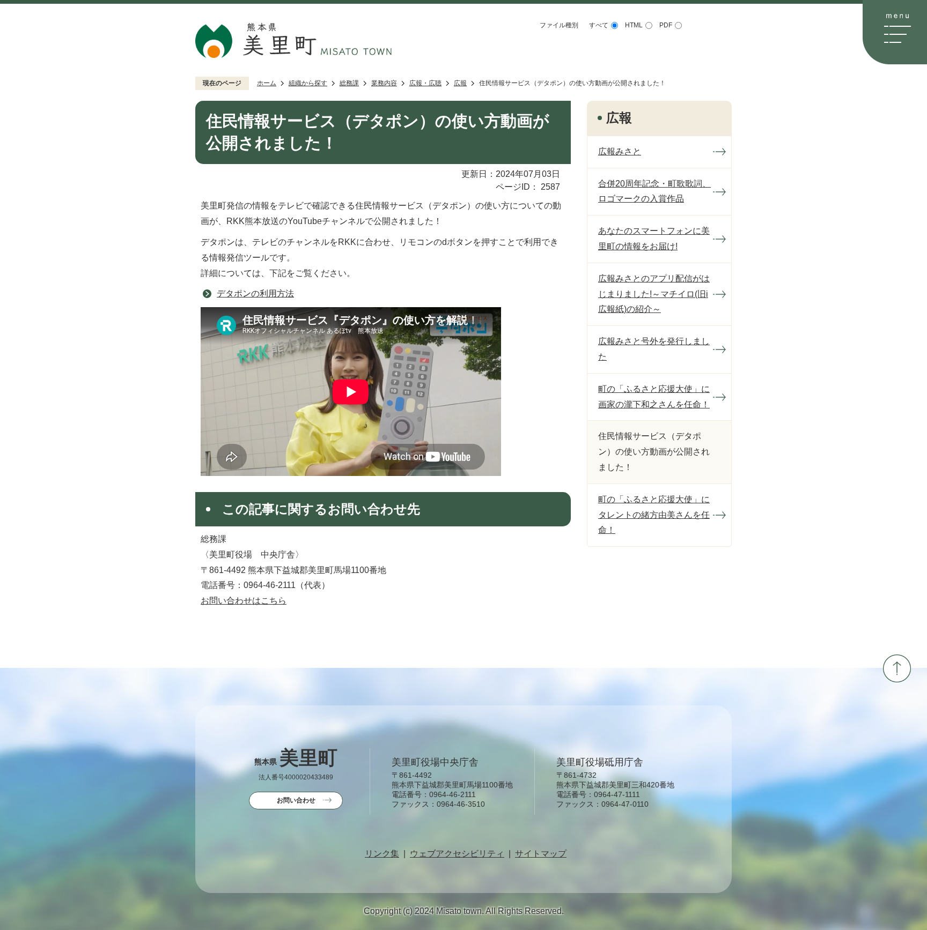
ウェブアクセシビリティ (457, 854)
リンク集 (382, 854)
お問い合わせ (296, 800)
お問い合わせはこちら (243, 600)
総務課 (349, 83)
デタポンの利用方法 (255, 293)
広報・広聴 (425, 83)
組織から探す (308, 83)
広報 (460, 83)
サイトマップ (540, 854)
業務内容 (384, 83)
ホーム (266, 83)
